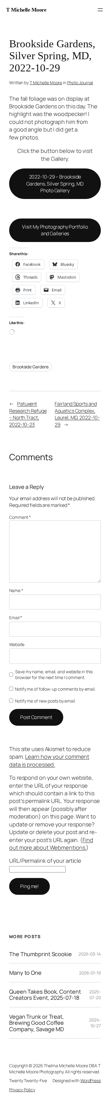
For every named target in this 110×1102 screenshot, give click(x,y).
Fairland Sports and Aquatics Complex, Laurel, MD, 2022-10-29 (77, 414)
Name (16, 590)
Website (16, 644)
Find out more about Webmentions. (51, 843)
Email (15, 617)
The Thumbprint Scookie (40, 954)
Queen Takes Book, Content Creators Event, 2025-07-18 (45, 994)
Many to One (25, 973)
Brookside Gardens (31, 367)
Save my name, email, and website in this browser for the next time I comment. (54, 675)
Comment (20, 517)
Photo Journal (80, 82)
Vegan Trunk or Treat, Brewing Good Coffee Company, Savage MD (36, 1022)
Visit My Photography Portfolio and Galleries (55, 230)
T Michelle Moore (26, 10)
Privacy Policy (22, 1090)
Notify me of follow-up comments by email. (55, 689)
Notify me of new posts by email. (45, 701)
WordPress (90, 1080)
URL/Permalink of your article (45, 860)
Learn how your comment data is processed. (49, 760)
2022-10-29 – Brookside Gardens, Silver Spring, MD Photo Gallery (54, 183)
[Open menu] (100, 9)
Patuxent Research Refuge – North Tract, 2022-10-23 (28, 414)
